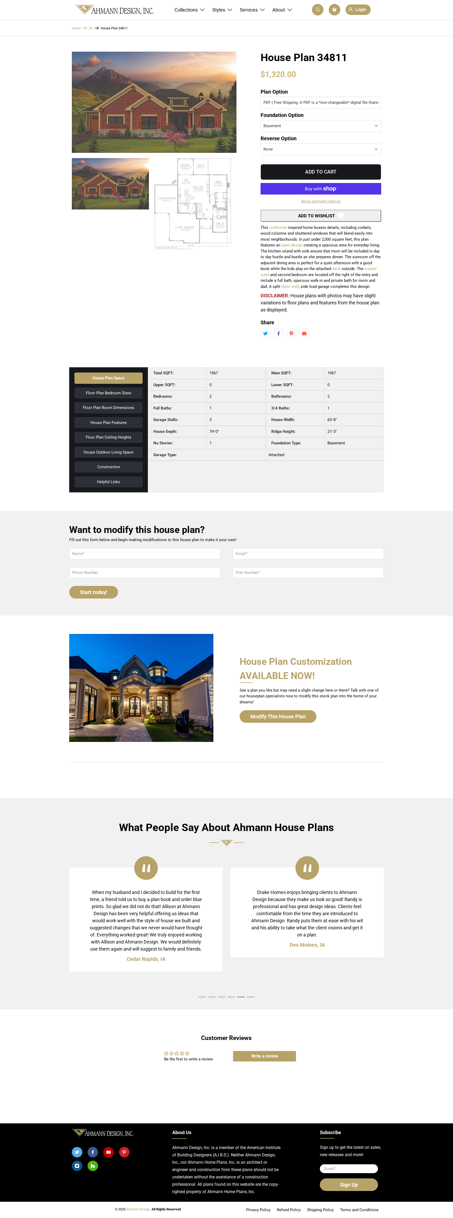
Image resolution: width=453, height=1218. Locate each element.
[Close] (272, 419)
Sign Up (227, 558)
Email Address (201, 529)
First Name (196, 506)
